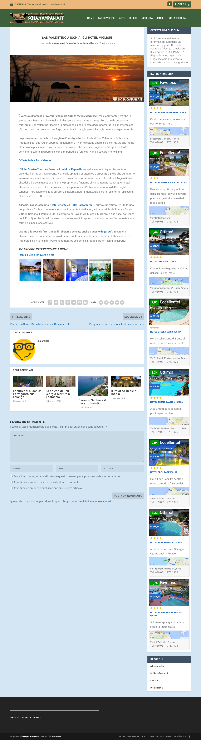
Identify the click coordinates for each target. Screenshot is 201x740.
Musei (160, 18)
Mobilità (147, 18)
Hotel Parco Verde (82, 205)
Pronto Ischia (156, 687)
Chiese (133, 18)
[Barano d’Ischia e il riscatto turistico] (93, 386)
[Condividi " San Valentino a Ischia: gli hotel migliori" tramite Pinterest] (68, 302)
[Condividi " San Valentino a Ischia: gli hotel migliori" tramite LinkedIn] (74, 302)
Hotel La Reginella (71, 169)
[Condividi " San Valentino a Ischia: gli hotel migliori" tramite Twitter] (56, 302)
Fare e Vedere (106, 18)
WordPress (56, 736)
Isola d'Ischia (90, 43)
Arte (122, 18)
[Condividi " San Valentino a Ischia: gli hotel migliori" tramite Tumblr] (62, 302)
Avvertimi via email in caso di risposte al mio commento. (47, 482)
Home (90, 18)
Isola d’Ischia (177, 18)
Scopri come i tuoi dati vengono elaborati (87, 502)
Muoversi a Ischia (35, 4)
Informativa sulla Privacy (25, 717)
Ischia (168, 112)
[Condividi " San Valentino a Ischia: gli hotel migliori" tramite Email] (79, 302)
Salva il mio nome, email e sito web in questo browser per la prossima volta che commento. (67, 476)
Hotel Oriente (59, 205)
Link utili (154, 680)
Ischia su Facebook (159, 673)
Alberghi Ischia (157, 666)
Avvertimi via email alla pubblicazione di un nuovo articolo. (48, 488)
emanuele (58, 43)
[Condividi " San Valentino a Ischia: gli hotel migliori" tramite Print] (85, 302)
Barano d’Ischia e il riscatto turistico (92, 402)
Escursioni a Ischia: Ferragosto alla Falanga (27, 394)
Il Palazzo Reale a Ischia (123, 392)
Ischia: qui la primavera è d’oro (36, 255)
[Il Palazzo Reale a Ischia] (126, 381)
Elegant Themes (30, 736)
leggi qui (106, 232)
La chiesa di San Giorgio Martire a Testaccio (58, 394)
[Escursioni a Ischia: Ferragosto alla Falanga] (28, 381)
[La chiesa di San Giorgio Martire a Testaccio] (61, 381)
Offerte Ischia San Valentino (35, 160)
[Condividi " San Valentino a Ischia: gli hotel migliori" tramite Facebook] (50, 302)
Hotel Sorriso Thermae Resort (39, 169)
